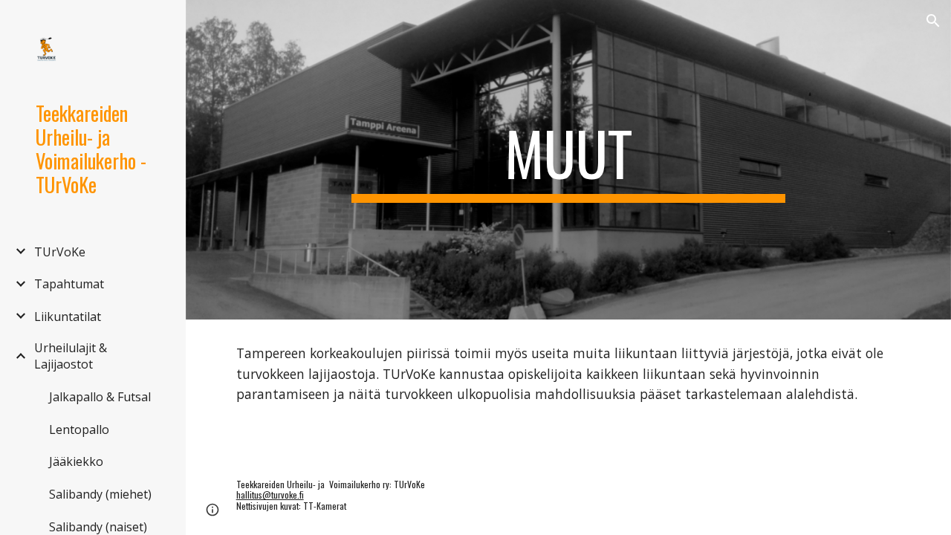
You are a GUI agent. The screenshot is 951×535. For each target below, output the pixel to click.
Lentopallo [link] (79, 429)
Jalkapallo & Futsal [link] (100, 397)
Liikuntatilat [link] (67, 316)
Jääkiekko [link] (76, 461)
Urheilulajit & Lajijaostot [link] (70, 356)
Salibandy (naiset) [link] (98, 527)
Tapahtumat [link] (69, 284)
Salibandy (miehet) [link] (100, 494)
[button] (933, 21)
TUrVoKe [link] (59, 252)
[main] (568, 160)
